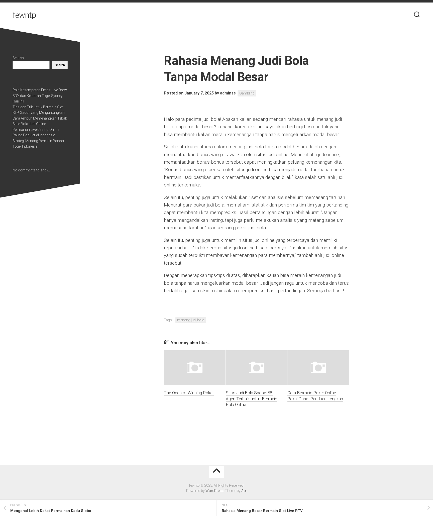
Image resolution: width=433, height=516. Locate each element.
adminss (228, 93)
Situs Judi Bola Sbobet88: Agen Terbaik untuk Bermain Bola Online (251, 398)
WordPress (214, 491)
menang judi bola (190, 320)
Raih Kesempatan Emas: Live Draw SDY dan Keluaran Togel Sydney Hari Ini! (40, 95)
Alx (243, 491)
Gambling (247, 93)
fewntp (24, 15)
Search (18, 58)
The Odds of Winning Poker (189, 392)
